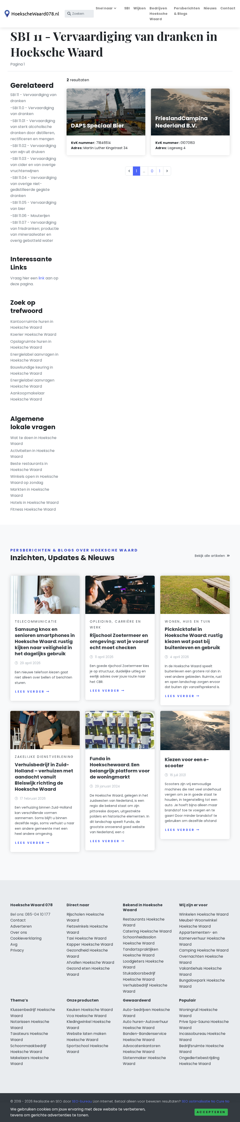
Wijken (139, 8)
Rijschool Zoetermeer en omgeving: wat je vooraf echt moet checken (119, 641)
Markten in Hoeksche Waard (29, 492)
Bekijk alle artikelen (210, 555)
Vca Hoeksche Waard (86, 1015)
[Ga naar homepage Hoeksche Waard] (31, 13)
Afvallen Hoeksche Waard (90, 962)
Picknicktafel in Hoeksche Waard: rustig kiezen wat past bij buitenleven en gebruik (194, 638)
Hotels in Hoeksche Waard (34, 502)
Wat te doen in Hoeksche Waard (33, 441)
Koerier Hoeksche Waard (33, 334)
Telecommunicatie (36, 621)
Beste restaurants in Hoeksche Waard (29, 466)
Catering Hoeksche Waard (147, 931)
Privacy (17, 950)
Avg (13, 944)
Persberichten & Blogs (187, 11)
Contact (227, 8)
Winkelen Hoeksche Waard (204, 914)
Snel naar (104, 8)
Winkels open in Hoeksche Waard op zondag (34, 479)
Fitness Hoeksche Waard (33, 509)
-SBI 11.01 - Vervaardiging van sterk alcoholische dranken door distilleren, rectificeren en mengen (32, 130)
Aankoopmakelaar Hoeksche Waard (27, 396)
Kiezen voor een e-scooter (187, 762)
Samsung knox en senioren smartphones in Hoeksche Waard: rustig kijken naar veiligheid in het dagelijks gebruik (45, 641)
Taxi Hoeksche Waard (86, 938)
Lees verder (30, 692)
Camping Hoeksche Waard (204, 950)
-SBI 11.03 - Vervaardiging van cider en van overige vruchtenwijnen (33, 164)
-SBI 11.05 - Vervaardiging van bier (33, 205)
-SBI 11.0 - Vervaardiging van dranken (32, 111)
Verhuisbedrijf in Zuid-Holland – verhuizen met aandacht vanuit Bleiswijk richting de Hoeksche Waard (44, 776)
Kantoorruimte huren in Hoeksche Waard (31, 324)
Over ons (18, 932)
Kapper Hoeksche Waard (90, 944)
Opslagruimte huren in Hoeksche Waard (30, 344)
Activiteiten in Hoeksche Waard (32, 453)
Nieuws (210, 8)
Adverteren (21, 926)
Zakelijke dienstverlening (44, 756)
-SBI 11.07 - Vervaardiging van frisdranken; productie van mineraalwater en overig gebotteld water (34, 231)
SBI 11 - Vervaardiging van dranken (33, 98)
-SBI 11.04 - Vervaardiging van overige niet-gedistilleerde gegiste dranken (33, 186)
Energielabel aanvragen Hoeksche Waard (32, 383)
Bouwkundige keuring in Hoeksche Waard (31, 370)
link (41, 278)
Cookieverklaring (25, 938)
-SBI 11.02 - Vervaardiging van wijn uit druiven (33, 148)
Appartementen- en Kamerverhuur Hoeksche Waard (202, 938)
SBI (127, 8)
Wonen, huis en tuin (187, 621)
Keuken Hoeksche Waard (90, 1009)
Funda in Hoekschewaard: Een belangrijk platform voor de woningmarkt (120, 767)
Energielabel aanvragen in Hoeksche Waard (34, 357)
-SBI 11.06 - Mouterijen (30, 215)
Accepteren (211, 1112)
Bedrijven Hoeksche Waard (159, 13)
